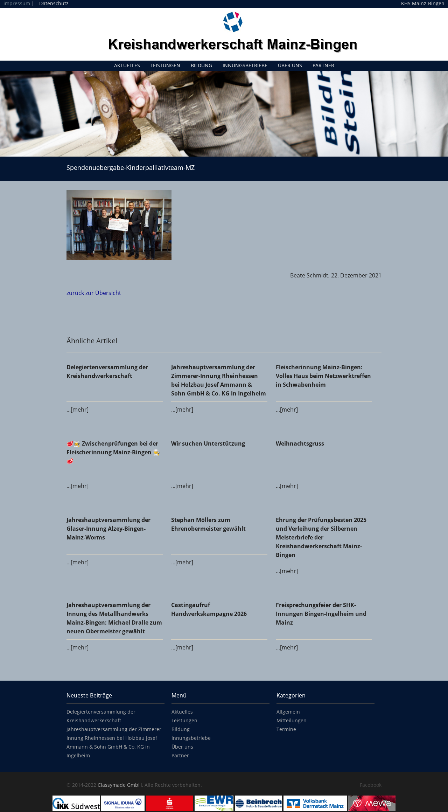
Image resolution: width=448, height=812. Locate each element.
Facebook (371, 785)
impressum (17, 3)
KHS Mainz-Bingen (422, 3)
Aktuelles (127, 65)
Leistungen (165, 65)
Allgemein (288, 711)
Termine (286, 729)
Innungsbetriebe (245, 65)
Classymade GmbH (120, 785)
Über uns (290, 65)
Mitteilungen (291, 720)
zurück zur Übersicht (93, 293)
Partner (323, 65)
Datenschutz (54, 3)
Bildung (201, 65)
